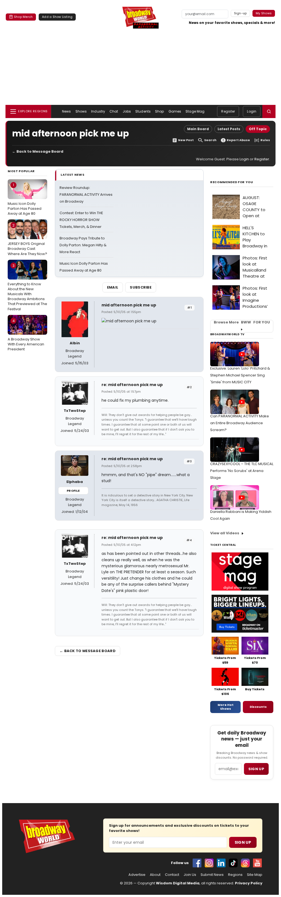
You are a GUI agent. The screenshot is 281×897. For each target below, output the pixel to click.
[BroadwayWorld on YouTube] (257, 863)
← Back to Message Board (37, 151)
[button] (269, 111)
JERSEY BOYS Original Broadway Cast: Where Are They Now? (27, 239)
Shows (81, 111)
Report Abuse (238, 140)
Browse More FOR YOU (242, 322)
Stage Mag (195, 111)
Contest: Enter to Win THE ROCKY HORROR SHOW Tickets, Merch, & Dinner (81, 219)
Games (174, 111)
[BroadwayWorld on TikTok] (233, 863)
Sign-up (240, 13)
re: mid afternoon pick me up (132, 384)
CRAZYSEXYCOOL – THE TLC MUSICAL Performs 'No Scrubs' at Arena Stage (241, 470)
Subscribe (140, 287)
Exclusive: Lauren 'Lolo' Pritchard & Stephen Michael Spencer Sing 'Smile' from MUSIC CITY (240, 375)
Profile (73, 490)
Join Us (190, 874)
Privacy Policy (248, 883)
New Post (186, 140)
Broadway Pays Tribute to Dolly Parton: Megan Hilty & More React (83, 245)
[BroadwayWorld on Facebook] (197, 863)
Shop (159, 111)
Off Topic (258, 129)
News (66, 111)
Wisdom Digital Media (177, 883)
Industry (98, 111)
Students (143, 111)
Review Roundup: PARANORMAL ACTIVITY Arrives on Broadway (86, 194)
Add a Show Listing (57, 17)
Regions (235, 874)
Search (210, 140)
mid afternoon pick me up (129, 305)
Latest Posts (229, 129)
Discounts (258, 707)
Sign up (256, 769)
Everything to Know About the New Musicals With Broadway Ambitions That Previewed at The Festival (27, 287)
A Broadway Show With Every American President (26, 335)
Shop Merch (23, 17)
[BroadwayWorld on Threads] (245, 863)
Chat (113, 111)
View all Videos (224, 533)
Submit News (212, 874)
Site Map (254, 874)
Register (228, 111)
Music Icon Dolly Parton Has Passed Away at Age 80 (24, 199)
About (155, 874)
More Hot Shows (226, 707)
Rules (265, 140)
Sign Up (243, 842)
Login (251, 111)
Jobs (127, 111)
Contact (172, 874)
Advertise (136, 874)
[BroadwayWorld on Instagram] (209, 863)
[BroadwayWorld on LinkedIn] (221, 863)
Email (113, 287)
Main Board (198, 129)
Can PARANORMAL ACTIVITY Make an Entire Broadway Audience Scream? (239, 422)
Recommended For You (231, 182)
